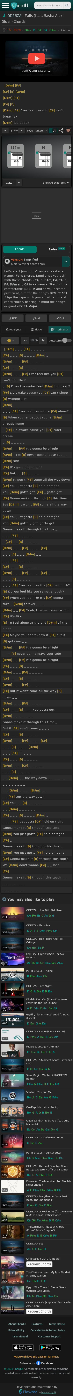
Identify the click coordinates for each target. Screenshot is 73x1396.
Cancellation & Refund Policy (48, 1330)
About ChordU (17, 1323)
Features (37, 1323)
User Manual (20, 1336)
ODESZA (14, 15)
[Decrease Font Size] (25, 340)
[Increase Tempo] (21, 130)
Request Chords (39, 1264)
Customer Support (49, 1336)
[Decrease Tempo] (5, 130)
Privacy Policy (16, 1330)
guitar (9, 182)
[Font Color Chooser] (10, 340)
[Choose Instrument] (19, 183)
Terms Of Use (57, 1323)
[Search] (66, 5)
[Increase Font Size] (43, 340)
